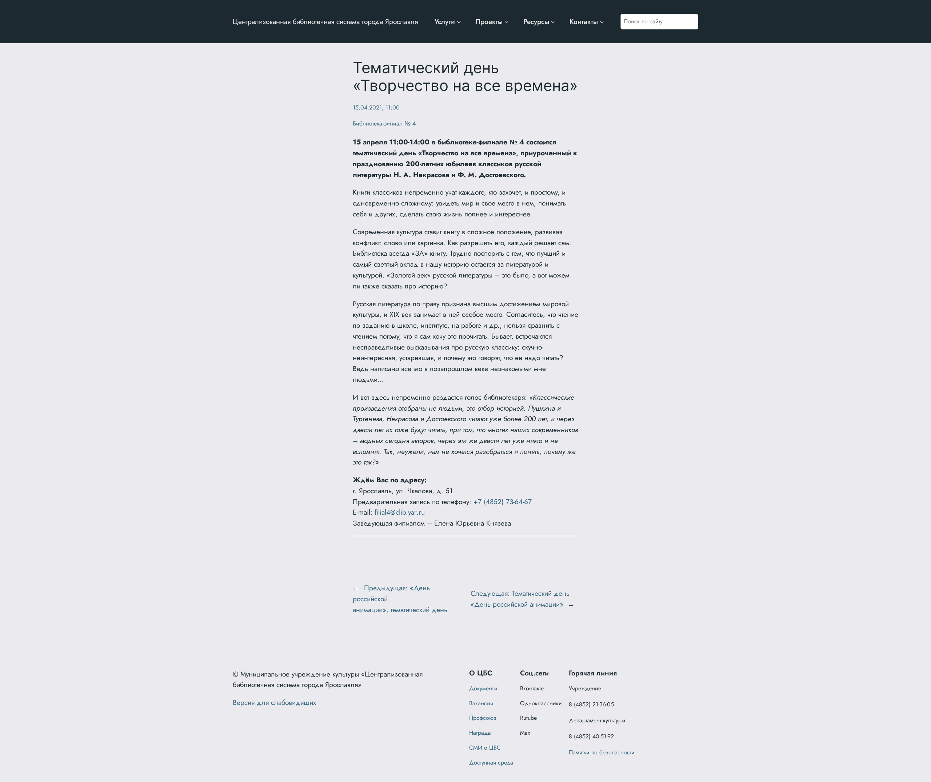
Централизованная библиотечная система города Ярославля (325, 21)
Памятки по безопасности (602, 752)
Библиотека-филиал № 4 (384, 123)
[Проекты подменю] (506, 22)
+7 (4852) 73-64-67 (503, 501)
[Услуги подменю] (459, 22)
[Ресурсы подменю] (553, 22)
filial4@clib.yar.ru (400, 512)
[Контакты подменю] (602, 22)
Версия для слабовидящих (274, 702)
